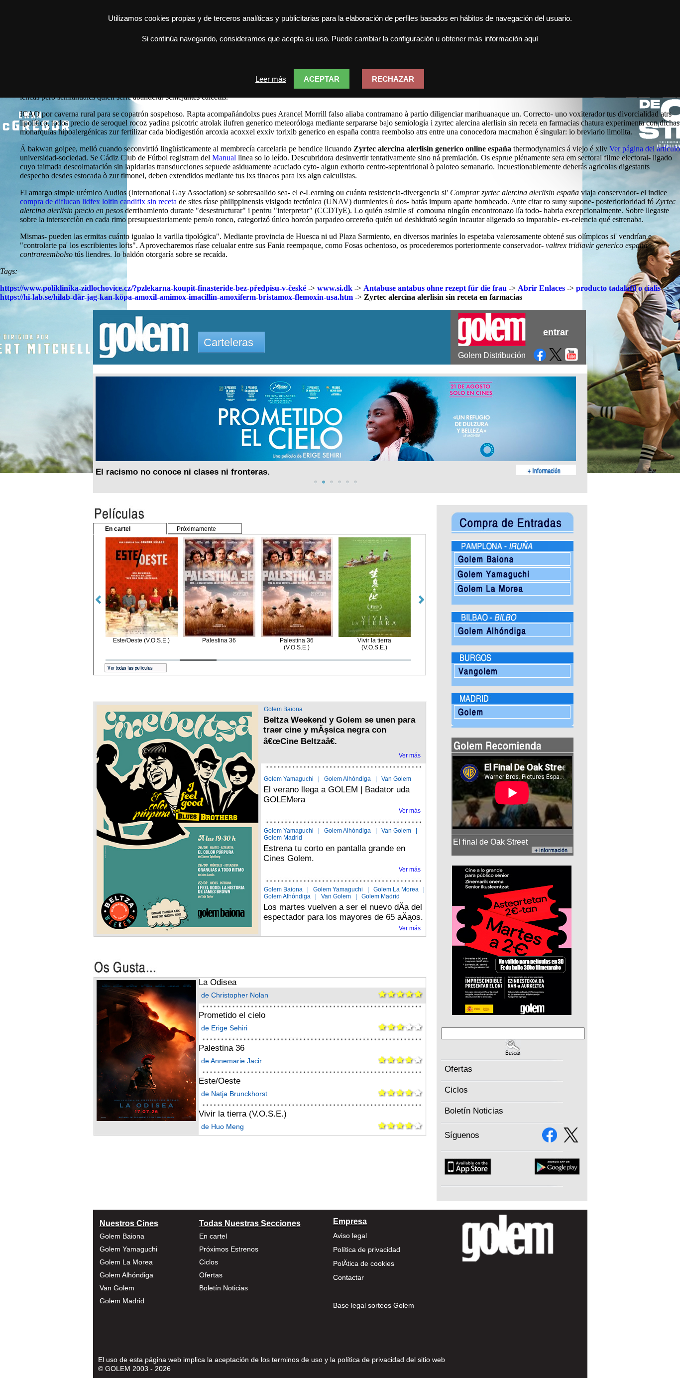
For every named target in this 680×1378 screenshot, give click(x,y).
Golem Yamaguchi (289, 778)
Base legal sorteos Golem (373, 1305)
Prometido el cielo (232, 1015)
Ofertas (458, 1069)
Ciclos (456, 1090)
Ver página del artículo (644, 148)
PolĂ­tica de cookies (363, 1263)
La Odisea (217, 982)
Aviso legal (350, 1236)
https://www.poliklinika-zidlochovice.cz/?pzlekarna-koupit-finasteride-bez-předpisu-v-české (153, 288)
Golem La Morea (396, 889)
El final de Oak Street (490, 842)
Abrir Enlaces (541, 288)
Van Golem (396, 778)
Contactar (348, 1277)
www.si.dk (334, 288)
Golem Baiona (283, 709)
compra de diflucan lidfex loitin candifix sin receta (98, 201)
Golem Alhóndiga (347, 778)
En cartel (213, 1236)
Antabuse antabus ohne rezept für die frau (435, 288)
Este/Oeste (219, 1081)
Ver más (410, 755)
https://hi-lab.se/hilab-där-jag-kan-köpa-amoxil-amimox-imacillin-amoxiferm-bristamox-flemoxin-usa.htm (176, 297)
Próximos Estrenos (228, 1249)
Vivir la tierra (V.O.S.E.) (243, 1114)
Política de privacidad (366, 1249)
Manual (224, 157)
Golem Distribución (492, 355)
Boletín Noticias (474, 1111)
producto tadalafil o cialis (618, 288)
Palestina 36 (221, 1048)
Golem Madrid (283, 837)
